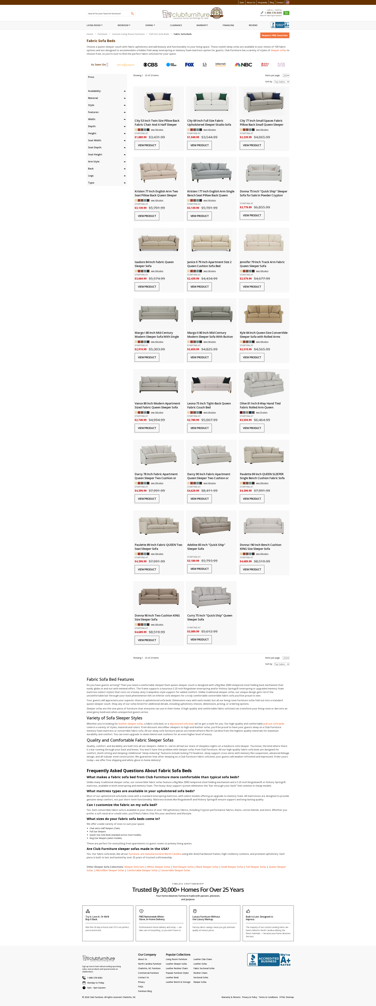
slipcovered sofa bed (181, 723)
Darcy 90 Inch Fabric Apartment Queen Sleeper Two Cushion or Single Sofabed (208, 478)
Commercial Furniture (148, 972)
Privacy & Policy (249, 997)
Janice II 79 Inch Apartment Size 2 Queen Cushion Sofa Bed (209, 264)
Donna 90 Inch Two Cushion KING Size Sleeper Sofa (157, 617)
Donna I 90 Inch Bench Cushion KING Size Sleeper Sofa (260, 547)
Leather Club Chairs (202, 959)
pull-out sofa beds (273, 723)
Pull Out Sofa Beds (159, 33)
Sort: (268, 81)
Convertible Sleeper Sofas (175, 870)
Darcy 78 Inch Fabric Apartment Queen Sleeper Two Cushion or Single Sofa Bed (156, 478)
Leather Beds (172, 977)
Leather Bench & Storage (178, 982)
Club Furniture (96, 997)
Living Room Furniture (176, 959)
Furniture (103, 33)
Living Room (93, 25)
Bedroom (123, 25)
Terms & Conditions (268, 997)
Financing (228, 25)
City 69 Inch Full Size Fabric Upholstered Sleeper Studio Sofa (209, 123)
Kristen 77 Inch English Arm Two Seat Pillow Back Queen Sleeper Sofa (156, 195)
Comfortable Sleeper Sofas (142, 870)
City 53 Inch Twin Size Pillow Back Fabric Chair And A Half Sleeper (157, 123)
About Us (251, 2)
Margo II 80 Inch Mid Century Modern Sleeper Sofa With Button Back (210, 337)
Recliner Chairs (200, 972)
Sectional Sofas (200, 977)
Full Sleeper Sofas (256, 866)
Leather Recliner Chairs (177, 968)
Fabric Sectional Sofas (204, 968)
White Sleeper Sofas (158, 866)
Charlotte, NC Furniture (149, 968)
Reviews (253, 25)
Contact (280, 2)
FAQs (140, 986)
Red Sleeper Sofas (183, 866)
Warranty (202, 25)
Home (90, 33)
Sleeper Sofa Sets (134, 866)
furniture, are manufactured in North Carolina (155, 854)
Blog (272, 2)
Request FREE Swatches (275, 35)
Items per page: (272, 75)
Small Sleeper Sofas (232, 866)
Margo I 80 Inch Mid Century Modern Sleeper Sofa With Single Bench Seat (157, 337)
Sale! (242, 2)
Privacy (141, 982)
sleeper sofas (278, 50)
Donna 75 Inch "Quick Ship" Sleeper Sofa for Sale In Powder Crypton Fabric (263, 195)
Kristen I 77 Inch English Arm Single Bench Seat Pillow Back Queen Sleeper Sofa (210, 195)
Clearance (176, 25)
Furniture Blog (145, 991)
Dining (149, 25)
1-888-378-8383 (273, 12)
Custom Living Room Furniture (128, 33)
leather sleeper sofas (131, 723)
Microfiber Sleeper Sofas (110, 870)
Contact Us (143, 977)
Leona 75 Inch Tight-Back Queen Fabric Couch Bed (209, 405)
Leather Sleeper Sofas (176, 963)
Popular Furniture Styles (177, 972)
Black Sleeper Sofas (207, 866)
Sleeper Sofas (200, 982)
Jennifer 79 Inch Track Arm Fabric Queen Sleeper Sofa (262, 264)
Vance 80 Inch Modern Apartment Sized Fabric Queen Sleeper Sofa (157, 405)
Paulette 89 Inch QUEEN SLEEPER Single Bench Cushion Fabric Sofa (262, 476)
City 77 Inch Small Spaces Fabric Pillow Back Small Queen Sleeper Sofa (261, 125)
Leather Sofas (200, 963)
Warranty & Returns (231, 997)
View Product (147, 145)
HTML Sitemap (286, 997)
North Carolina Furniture (149, 963)
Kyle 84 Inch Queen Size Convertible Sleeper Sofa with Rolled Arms (264, 335)
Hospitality (262, 2)
